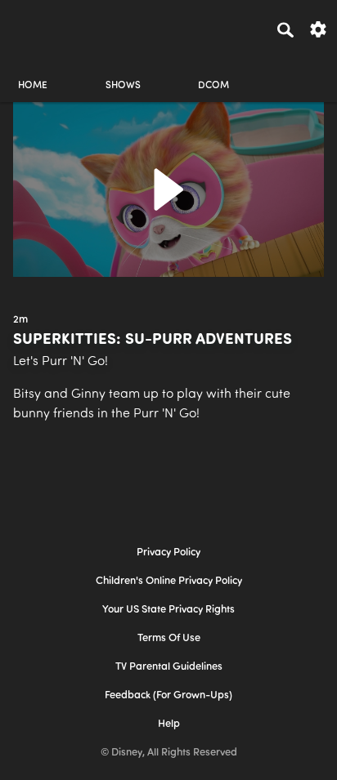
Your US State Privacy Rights (168, 609)
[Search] (285, 29)
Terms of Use (168, 638)
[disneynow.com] (42, 26)
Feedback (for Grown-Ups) (168, 695)
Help (169, 724)
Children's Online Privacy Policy (169, 581)
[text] (20, 320)
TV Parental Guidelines (168, 667)
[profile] (304, 71)
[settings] (318, 28)
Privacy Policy (168, 552)
